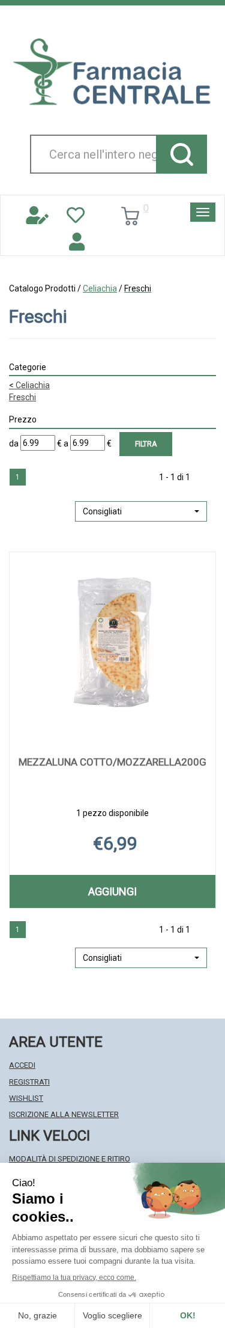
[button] (141, 511)
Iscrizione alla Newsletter (64, 1114)
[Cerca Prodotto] (181, 154)
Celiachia (100, 288)
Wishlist (26, 1098)
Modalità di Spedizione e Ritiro (69, 1158)
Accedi (22, 1065)
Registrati (29, 1081)
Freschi (22, 397)
